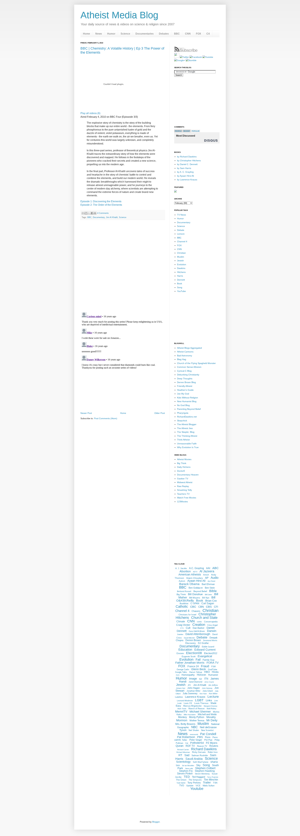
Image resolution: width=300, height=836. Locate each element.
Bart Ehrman (208, 584)
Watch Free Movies (186, 497)
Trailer (207, 782)
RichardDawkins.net (187, 416)
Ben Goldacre (196, 587)
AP (206, 577)
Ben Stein (210, 587)
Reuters (213, 746)
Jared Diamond (195, 682)
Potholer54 (197, 742)
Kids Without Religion (187, 397)
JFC (189, 685)
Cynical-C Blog (184, 371)
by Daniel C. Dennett (187, 164)
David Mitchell (189, 638)
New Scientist (207, 730)
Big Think (181, 463)
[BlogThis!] (86, 213)
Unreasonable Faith (187, 443)
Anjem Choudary (194, 578)
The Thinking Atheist (187, 436)
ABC (215, 568)
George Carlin (183, 669)
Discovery (190, 643)
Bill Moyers (194, 597)
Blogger (156, 822)
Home (86, 33)
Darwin (211, 631)
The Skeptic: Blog (185, 432)
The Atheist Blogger (186, 424)
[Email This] (83, 213)
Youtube (196, 789)
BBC (177, 33)
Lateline (179, 697)
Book (179, 283)
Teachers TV (183, 494)
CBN (201, 606)
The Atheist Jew (185, 428)
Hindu (215, 672)
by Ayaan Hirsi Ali (185, 176)
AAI (208, 568)
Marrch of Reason (196, 708)
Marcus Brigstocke (192, 706)
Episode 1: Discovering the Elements (100, 201)
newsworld (194, 734)
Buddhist (184, 603)
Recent (186, 131)
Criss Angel (212, 625)
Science (125, 33)
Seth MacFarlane (200, 762)
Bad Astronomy (184, 355)
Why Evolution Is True (188, 447)
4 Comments (103, 213)
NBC (194, 727)
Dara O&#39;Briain (197, 631)
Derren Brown (193, 640)
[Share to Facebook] (92, 213)
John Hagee (193, 688)
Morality (211, 717)
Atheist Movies (184, 459)
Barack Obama (189, 584)
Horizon (201, 674)
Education (185, 649)
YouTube (181, 291)
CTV (182, 628)
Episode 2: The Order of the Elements (101, 204)
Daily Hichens (183, 467)
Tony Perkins (194, 782)
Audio (214, 577)
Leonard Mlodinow (185, 701)
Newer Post (86, 413)
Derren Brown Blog (186, 382)
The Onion (181, 779)
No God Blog (183, 405)
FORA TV (213, 662)
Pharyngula (182, 413)
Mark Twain (182, 709)
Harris (180, 276)
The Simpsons (195, 780)
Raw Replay (183, 486)
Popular (195, 131)
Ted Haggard (198, 777)
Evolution (181, 264)
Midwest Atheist (184, 482)
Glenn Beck (198, 669)
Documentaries (144, 33)
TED (187, 776)
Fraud (205, 666)
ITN (206, 678)
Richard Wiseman (183, 752)
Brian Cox (211, 600)
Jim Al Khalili (112, 217)
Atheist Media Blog (119, 15)
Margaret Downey (210, 706)
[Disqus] (122, 266)
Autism (182, 581)
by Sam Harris (184, 168)
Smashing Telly (184, 490)
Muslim (180, 257)
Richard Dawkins (204, 749)
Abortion (185, 571)
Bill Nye (205, 598)
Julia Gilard (207, 691)
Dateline (180, 634)
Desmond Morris (210, 640)
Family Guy (209, 659)
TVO (181, 785)
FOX (198, 33)
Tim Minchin (211, 779)
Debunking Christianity (188, 374)
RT (180, 755)
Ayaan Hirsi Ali (196, 580)
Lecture (181, 234)
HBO (207, 672)
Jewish (180, 260)
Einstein (180, 653)
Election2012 (210, 653)
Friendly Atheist (184, 386)
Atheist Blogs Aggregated (189, 348)
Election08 (194, 653)
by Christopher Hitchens (189, 160)
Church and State (204, 618)
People (178, 131)
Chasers (196, 611)
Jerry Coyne (209, 682)
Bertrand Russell (184, 591)
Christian (181, 253)
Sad (186, 755)
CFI (216, 606)
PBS (200, 737)
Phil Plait (208, 740)
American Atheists (189, 574)
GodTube (212, 669)
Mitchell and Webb (207, 714)
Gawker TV (182, 478)
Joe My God (183, 393)
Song (179, 287)
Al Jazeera (207, 571)
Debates (164, 33)
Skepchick (182, 420)
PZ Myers (211, 742)
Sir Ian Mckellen (188, 765)
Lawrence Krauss (195, 696)
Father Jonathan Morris (189, 662)
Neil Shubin (194, 730)
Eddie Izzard (208, 646)
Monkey (182, 717)
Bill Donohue (195, 594)
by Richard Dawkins (187, 156)
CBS (209, 606)
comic (199, 622)
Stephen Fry (186, 771)
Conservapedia (211, 621)
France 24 (193, 666)
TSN (215, 782)
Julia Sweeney (190, 693)
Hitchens (181, 272)
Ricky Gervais (199, 752)
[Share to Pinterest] (95, 213)
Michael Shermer (200, 711)
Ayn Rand (211, 581)
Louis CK (188, 703)
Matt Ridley (211, 709)
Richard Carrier (183, 750)
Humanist (213, 674)
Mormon (181, 720)
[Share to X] (89, 213)
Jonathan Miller (193, 691)
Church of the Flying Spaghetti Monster (196, 363)
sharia (214, 761)
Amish (206, 575)
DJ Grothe (203, 643)
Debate (180, 230)
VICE (198, 785)
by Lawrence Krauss (187, 179)
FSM (213, 666)
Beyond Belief (200, 591)
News (98, 33)
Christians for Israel (187, 614)
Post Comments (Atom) (105, 418)
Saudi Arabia (194, 758)
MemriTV (181, 711)
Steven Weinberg (202, 774)
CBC (193, 606)
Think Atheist (183, 439)
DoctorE (181, 471)
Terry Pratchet (212, 777)
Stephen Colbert (205, 768)
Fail (198, 659)
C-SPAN (194, 603)
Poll (186, 743)
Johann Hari (180, 688)
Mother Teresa (197, 720)
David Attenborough (197, 634)
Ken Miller (213, 694)
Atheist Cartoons (185, 351)
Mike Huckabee (190, 714)
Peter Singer (195, 739)
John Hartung (207, 688)
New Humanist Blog (186, 401)
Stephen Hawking (205, 771)
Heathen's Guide (185, 390)
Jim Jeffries (213, 685)
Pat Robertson (186, 737)
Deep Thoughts (184, 378)
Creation (198, 625)
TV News (181, 214)
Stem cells (189, 768)
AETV (195, 572)
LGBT (199, 700)
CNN (188, 33)
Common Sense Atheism (189, 367)
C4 (208, 33)
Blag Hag (181, 359)
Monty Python (196, 717)
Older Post (159, 413)
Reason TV (202, 746)
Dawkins (181, 268)
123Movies (182, 501)
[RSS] (176, 57)
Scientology (183, 761)
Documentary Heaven (188, 474)
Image (193, 678)
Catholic (182, 606)
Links (209, 700)
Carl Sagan (207, 603)
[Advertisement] (122, 402)
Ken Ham (203, 694)
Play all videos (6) (90, 113)
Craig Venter (183, 625)
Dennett (181, 280)
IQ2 (200, 679)
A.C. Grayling (196, 568)
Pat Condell (208, 734)
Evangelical (205, 656)
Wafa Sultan (209, 785)
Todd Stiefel (181, 783)
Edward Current (204, 649)
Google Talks (181, 672)
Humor (111, 33)
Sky (198, 765)
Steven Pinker (185, 773)
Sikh (178, 765)
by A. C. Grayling (185, 172)
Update (189, 785)
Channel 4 (182, 241)
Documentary (99, 217)
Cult (188, 627)
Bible (213, 591)
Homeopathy (188, 674)
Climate (180, 621)
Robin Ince (213, 752)
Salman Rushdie (200, 755)
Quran (179, 745)
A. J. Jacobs (181, 568)
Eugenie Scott (188, 656)
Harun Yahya (195, 672)
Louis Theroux (201, 703)
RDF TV (190, 746)
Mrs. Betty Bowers (185, 724)
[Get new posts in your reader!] (186, 51)
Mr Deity (212, 720)
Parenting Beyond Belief (189, 409)
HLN (177, 675)
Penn (207, 737)
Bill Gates (208, 594)
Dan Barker (198, 628)
